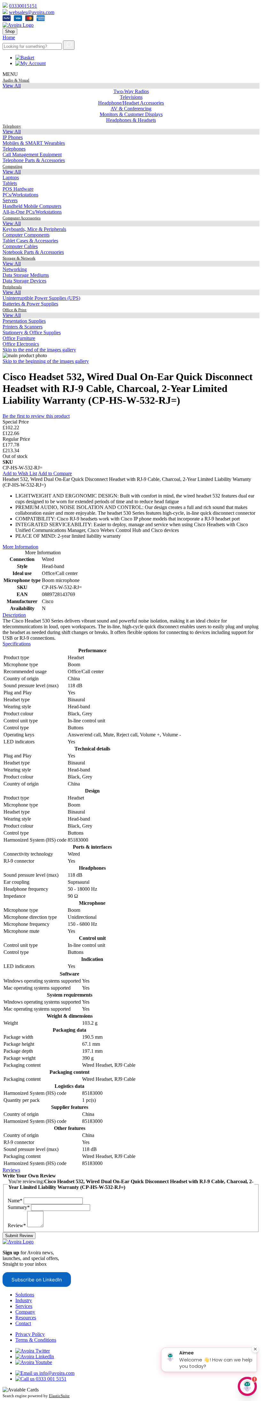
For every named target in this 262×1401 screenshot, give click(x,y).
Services (23, 1306)
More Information (20, 546)
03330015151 (23, 6)
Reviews (11, 1170)
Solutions (24, 1294)
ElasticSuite (59, 1395)
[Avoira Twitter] (32, 1350)
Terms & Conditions (35, 1340)
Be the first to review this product (36, 416)
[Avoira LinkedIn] (34, 1356)
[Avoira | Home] (18, 25)
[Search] (68, 45)
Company (25, 1312)
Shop (10, 31)
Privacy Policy (30, 1334)
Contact (23, 1323)
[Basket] (24, 57)
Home (9, 37)
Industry (23, 1300)
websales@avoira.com (31, 12)
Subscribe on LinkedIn (37, 1280)
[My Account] (30, 63)
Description (14, 615)
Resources (25, 1317)
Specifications (17, 643)
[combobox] (32, 46)
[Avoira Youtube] (33, 1362)
